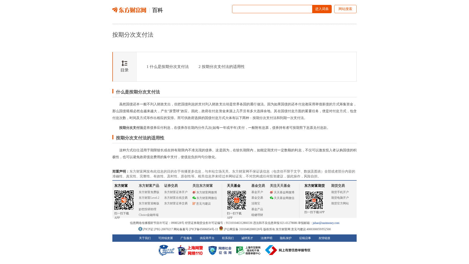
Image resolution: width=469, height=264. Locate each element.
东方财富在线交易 (176, 197)
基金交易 (257, 197)
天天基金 (234, 185)
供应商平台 (207, 238)
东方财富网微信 (206, 198)
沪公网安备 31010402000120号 (243, 229)
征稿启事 (305, 238)
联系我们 (228, 238)
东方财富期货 (314, 185)
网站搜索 (345, 9)
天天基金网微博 (284, 192)
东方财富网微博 (206, 192)
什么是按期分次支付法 (168, 67)
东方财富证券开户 (176, 192)
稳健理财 (257, 215)
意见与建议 (203, 203)
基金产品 (257, 209)
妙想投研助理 (147, 209)
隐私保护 (286, 238)
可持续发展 (165, 238)
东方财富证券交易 (176, 203)
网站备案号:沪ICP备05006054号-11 (196, 229)
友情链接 (324, 238)
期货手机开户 (340, 192)
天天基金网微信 (284, 198)
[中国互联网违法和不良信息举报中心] (288, 250)
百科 (157, 10)
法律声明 (266, 238)
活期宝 (255, 203)
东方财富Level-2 (149, 197)
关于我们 (145, 238)
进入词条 (322, 9)
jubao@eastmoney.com (326, 223)
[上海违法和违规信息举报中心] (249, 250)
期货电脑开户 (340, 197)
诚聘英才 (247, 238)
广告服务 (186, 238)
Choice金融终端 (149, 215)
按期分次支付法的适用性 (222, 67)
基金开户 (257, 192)
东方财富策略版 (149, 203)
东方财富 (121, 185)
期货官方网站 (340, 203)
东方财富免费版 (149, 192)
